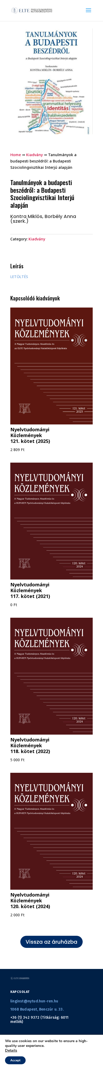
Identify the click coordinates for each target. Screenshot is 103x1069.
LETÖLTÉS (19, 276)
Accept (15, 1060)
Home (15, 154)
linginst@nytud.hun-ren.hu (34, 1001)
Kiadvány (34, 154)
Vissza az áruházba (51, 942)
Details (11, 1050)
